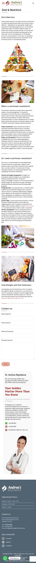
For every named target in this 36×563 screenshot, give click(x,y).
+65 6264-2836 (8, 524)
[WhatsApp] (5, 558)
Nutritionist (4, 298)
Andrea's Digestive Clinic (17, 298)
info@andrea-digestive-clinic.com (15, 528)
